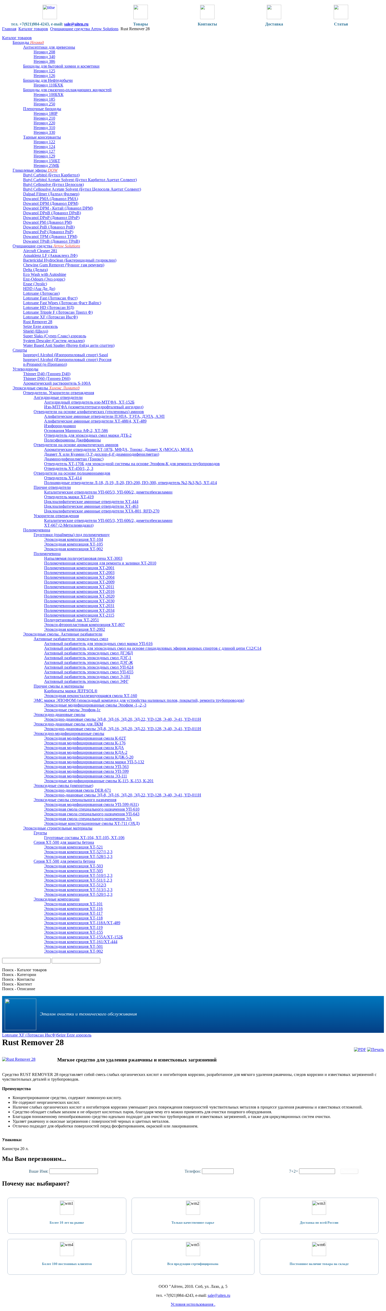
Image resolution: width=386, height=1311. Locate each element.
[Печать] (375, 1049)
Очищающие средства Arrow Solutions (84, 29)
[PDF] (360, 1049)
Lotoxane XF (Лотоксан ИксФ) (29, 1035)
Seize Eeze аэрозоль (74, 1035)
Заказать (349, 1171)
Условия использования (192, 1304)
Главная (9, 29)
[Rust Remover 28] (18, 1059)
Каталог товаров (33, 29)
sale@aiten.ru (76, 24)
